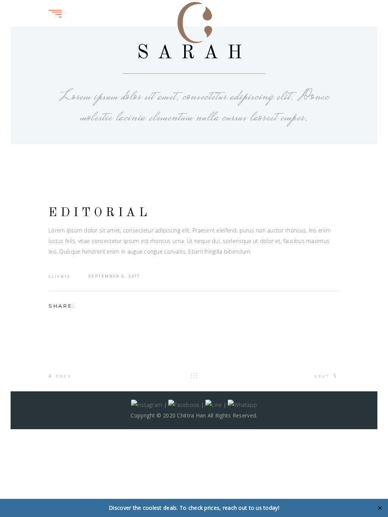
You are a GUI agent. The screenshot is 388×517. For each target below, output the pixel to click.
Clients (59, 276)
